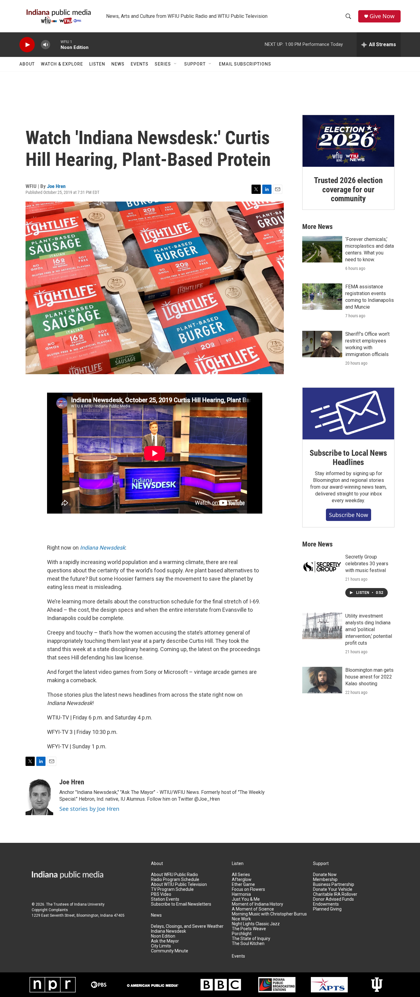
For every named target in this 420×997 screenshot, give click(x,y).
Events (140, 64)
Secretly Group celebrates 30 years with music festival (366, 563)
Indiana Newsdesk (102, 547)
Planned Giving (327, 909)
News (118, 64)
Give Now (382, 16)
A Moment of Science (253, 909)
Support (195, 64)
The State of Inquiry (251, 938)
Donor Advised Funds (333, 899)
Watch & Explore (62, 64)
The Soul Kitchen (248, 943)
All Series (241, 874)
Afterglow (242, 879)
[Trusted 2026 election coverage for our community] (348, 141)
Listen (97, 64)
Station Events (165, 899)
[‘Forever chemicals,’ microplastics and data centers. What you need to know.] (322, 249)
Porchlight (242, 933)
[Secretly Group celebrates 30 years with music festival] (322, 567)
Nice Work (241, 919)
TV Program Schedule (172, 889)
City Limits (161, 946)
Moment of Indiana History (257, 904)
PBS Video (161, 894)
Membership (325, 879)
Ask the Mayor (165, 941)
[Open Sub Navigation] (175, 64)
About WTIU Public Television (179, 884)
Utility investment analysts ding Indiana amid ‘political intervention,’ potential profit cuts (368, 629)
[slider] (55, 44)
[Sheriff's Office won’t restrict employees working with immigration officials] (322, 344)
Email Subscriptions (245, 64)
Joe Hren (56, 186)
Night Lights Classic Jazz (256, 924)
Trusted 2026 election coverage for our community (348, 189)
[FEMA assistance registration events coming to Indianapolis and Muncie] (322, 296)
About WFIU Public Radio (174, 874)
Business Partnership (333, 884)
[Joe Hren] (39, 796)
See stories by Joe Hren (89, 808)
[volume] (45, 45)
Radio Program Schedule (175, 879)
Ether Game (243, 884)
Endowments (326, 904)
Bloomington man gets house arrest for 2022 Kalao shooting (369, 677)
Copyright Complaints (50, 910)
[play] (27, 44)
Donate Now (325, 874)
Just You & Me (246, 899)
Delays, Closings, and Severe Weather (187, 926)
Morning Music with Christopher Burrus (269, 914)
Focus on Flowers (248, 889)
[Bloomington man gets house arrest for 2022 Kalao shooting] (322, 680)
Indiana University (89, 904)
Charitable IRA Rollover (335, 894)
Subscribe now (348, 515)
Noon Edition (163, 936)
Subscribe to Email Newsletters (181, 904)
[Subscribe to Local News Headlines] (348, 413)
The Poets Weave (249, 929)
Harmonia (241, 894)
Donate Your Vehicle (332, 889)
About (27, 64)
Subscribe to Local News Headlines (348, 457)
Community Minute (169, 951)
